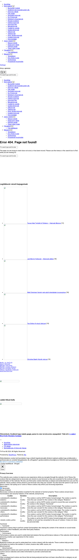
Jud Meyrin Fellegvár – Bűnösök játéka (40, 259)
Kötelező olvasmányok (15, 19)
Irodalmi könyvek (13, 37)
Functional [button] (3, 524)
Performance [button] (4, 531)
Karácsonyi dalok (13, 45)
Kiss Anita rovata (13, 58)
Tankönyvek (12, 34)
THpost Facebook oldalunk (9, 369)
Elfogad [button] (16, 464)
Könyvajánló (8, 6)
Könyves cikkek (13, 12)
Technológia (12, 60)
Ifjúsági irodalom (13, 21)
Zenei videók (8, 41)
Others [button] (2, 553)
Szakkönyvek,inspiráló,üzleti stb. (19, 10)
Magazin (7, 54)
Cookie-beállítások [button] (6, 464)
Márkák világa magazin (8, 367)
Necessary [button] (3, 486)
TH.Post (2, 65)
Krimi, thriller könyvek (15, 35)
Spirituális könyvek (14, 15)
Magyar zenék (12, 43)
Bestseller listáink (14, 8)
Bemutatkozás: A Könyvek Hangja (15, 448)
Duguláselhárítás (6, 371)
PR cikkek (7, 446)
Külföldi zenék (12, 47)
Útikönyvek (11, 32)
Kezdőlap (7, 4)
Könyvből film (12, 24)
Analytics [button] (3, 539)
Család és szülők (13, 28)
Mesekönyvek (12, 26)
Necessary (6, 488)
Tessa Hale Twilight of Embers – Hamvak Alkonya (44, 223)
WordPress (12, 455)
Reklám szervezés (6, 365)
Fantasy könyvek (13, 23)
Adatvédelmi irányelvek (12, 444)
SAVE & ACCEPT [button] (5, 559)
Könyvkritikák (12, 39)
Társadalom (12, 56)
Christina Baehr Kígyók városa (37, 359)
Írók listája (11, 13)
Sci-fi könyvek (12, 17)
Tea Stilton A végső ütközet (36, 323)
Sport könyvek (5, 364)
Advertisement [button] (5, 546)
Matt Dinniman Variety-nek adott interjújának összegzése (46, 292)
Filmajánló (7, 50)
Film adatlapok (13, 52)
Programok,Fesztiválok (15, 62)
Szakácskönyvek (13, 30)
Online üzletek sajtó (7, 368)
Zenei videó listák (14, 48)
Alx (25, 455)
